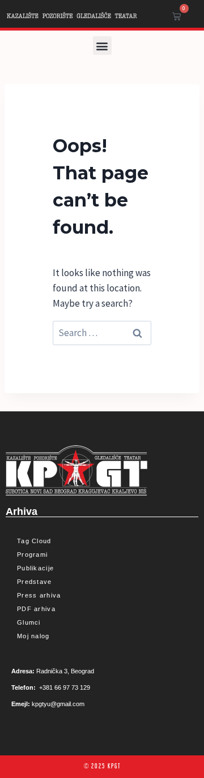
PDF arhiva (36, 608)
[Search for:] (102, 332)
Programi (32, 554)
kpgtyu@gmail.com (58, 703)
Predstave (34, 581)
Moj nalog (33, 636)
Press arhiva (39, 595)
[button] (102, 45)
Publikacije (35, 568)
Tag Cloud (34, 541)
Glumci (29, 622)
